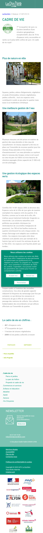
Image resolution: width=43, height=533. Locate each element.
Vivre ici (15, 14)
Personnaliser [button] (21, 282)
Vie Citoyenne (8, 401)
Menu (39, 4)
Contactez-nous (11, 457)
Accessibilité (10, 452)
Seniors (6, 398)
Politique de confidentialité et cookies (19, 462)
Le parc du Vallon (12, 379)
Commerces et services (12, 386)
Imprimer (28, 345)
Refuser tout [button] (30, 275)
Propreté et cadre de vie (15, 383)
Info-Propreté (8, 358)
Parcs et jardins (9, 354)
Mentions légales (12, 449)
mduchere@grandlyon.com (15, 437)
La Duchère (6, 14)
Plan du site (10, 454)
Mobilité (6, 392)
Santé (5, 395)
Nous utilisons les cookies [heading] (21, 252)
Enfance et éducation (11, 389)
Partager (11, 345)
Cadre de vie (8, 373)
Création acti (10, 472)
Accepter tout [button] (13, 275)
